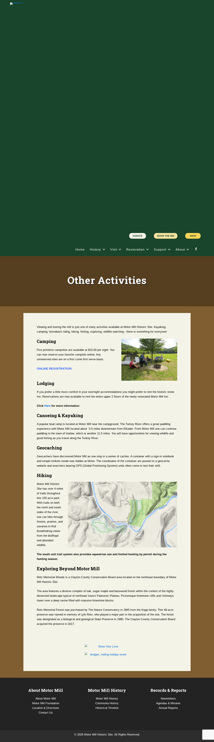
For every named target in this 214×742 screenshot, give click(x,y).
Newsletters (168, 698)
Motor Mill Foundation (45, 703)
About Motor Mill (45, 698)
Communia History (107, 703)
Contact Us (46, 712)
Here (47, 405)
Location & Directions (45, 708)
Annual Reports (168, 708)
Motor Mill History (107, 698)
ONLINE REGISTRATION (54, 368)
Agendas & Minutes (168, 703)
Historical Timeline (107, 708)
